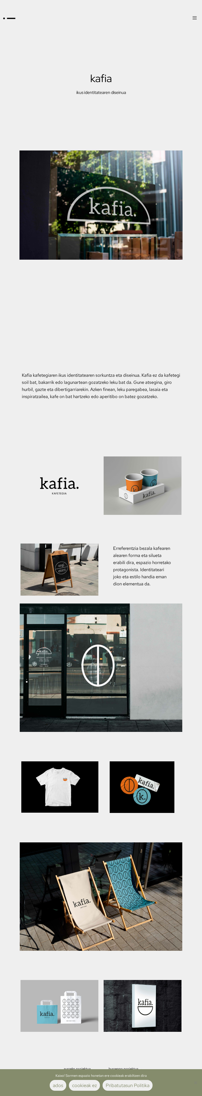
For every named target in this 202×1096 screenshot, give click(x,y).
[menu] (194, 18)
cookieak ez (84, 1085)
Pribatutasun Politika (127, 1085)
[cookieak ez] (195, 1082)
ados (58, 1085)
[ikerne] (9, 18)
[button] (75, 1069)
